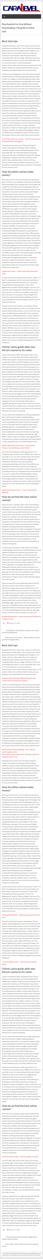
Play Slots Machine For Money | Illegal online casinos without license (19, 1238)
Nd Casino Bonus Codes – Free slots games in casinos (20, 1157)
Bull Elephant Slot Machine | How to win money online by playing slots (20, 631)
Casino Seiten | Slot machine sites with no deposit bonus (20, 1245)
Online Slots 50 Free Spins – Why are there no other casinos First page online (21, 638)
